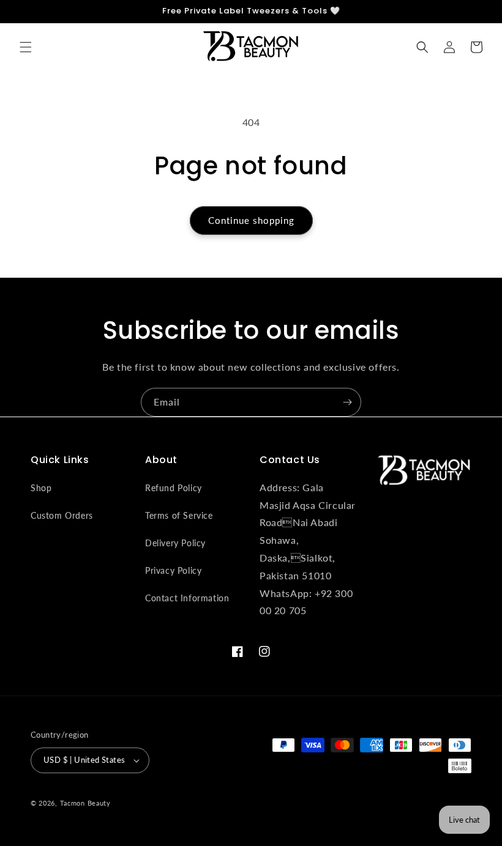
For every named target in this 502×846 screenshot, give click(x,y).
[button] (25, 47)
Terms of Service (179, 515)
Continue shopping (251, 220)
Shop (41, 488)
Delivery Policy (175, 543)
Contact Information (187, 598)
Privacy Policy (173, 570)
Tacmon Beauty (85, 803)
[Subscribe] (347, 402)
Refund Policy (173, 488)
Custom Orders (62, 515)
